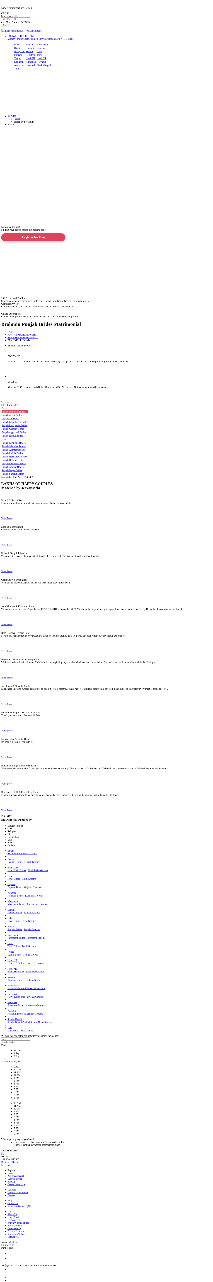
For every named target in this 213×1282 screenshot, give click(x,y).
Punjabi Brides (14, 929)
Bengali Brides (14, 862)
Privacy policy (14, 1225)
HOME (11, 332)
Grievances (13, 1236)
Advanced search (15, 1176)
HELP (10, 124)
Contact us (12, 1203)
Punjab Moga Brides (12, 470)
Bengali (29, 44)
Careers (11, 1195)
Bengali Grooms (32, 862)
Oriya (39, 51)
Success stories (14, 1178)
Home (10, 1173)
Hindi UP (30, 58)
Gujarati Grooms (32, 887)
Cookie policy (14, 1228)
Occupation (49, 38)
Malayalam (19, 51)
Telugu (17, 58)
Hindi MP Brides (15, 971)
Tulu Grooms (27, 1030)
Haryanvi (41, 61)
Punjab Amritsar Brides (13, 449)
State (57, 38)
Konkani (18, 61)
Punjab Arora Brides (12, 415)
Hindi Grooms (29, 878)
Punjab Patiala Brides (12, 453)
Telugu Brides (14, 954)
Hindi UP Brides (15, 963)
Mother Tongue (15, 38)
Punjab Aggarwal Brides (14, 432)
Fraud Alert (13, 1217)
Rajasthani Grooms (36, 937)
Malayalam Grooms (37, 904)
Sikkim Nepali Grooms (41, 1022)
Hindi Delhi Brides (16, 870)
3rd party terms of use (18, 1222)
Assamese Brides (15, 1005)
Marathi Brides (14, 912)
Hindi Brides (13, 878)
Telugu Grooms (31, 954)
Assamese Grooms (35, 1005)
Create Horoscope (16, 1184)
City (41, 38)
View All (5, 402)
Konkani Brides (15, 980)
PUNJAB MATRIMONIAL (21, 334)
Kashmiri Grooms (34, 1013)
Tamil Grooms (29, 946)
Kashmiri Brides (15, 1013)
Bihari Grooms (29, 853)
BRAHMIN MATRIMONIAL (22, 337)
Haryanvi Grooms (34, 996)
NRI (63, 38)
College (69, 38)
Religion (33, 38)
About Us (12, 1214)
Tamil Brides (13, 946)
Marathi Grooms (32, 912)
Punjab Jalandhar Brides (14, 446)
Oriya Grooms (29, 921)
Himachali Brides (16, 988)
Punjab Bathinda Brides (13, 460)
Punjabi (18, 55)
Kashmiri (30, 65)
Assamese (19, 65)
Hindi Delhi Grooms (38, 870)
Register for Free (33, 237)
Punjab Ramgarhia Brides (14, 425)
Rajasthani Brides (16, 937)
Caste (26, 38)
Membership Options (17, 1192)
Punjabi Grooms (32, 929)
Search (5, 25)
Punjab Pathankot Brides (14, 463)
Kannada (41, 48)
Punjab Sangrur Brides (13, 473)
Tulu (16, 68)
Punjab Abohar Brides (13, 467)
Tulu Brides (13, 1030)
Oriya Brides (13, 921)
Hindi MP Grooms (35, 971)
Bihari (17, 44)
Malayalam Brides (16, 904)
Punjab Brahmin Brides (14, 411)
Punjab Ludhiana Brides (14, 443)
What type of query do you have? (17, 1139)
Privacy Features (15, 1231)
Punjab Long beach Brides (15, 422)
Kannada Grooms (34, 895)
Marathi (29, 51)
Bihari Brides (14, 853)
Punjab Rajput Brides (12, 435)
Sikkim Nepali (44, 65)
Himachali (31, 61)
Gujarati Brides (14, 887)
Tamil (39, 55)
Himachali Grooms (35, 988)
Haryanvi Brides (15, 996)
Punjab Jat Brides (10, 418)
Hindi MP (41, 58)
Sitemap (11, 1181)
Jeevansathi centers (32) (19, 1206)
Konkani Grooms (33, 980)
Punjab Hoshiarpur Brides (14, 456)
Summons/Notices (16, 1234)
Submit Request (9, 1150)
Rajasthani (31, 55)
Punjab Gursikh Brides (13, 428)
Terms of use (13, 1220)
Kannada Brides (15, 895)
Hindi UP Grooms (35, 963)
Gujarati (30, 48)
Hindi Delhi (42, 44)
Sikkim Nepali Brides (18, 1022)
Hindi (17, 48)
